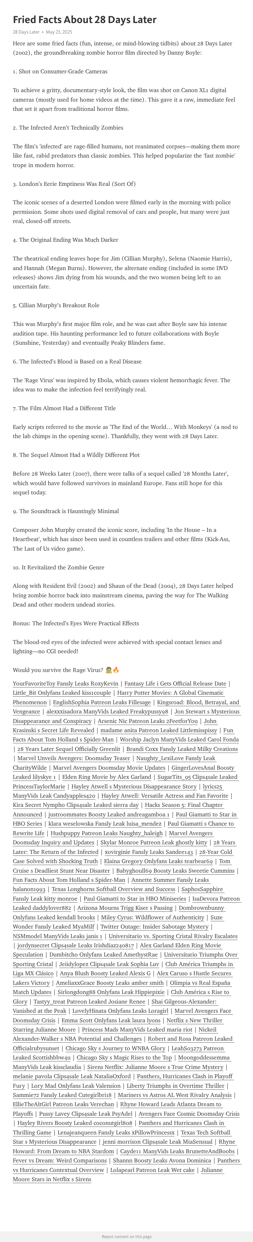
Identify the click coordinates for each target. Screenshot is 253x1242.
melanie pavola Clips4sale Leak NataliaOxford (72, 1076)
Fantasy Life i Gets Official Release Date (175, 683)
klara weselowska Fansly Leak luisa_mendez (104, 823)
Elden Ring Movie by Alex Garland (106, 777)
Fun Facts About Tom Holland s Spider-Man (69, 879)
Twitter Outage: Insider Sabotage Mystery (154, 926)
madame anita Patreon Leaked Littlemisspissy (158, 730)
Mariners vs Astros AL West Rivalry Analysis (175, 1095)
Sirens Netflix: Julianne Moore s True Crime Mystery (155, 1067)
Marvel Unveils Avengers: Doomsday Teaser (73, 758)
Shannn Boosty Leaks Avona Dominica (162, 1160)
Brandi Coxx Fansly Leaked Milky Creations (182, 749)
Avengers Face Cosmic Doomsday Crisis (189, 1113)
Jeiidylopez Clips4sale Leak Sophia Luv (109, 964)
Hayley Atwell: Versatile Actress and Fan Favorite (164, 795)
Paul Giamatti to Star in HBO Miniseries (135, 898)
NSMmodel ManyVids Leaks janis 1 (57, 936)
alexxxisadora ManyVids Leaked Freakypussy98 (107, 711)
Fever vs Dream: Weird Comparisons (60, 1160)
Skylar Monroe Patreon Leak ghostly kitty (153, 842)
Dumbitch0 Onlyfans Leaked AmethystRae (103, 954)
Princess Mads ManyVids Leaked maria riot (137, 1029)
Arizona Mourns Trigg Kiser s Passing (125, 907)
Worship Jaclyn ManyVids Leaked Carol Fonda (179, 739)
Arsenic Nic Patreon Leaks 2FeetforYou (148, 721)
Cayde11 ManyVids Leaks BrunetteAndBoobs (177, 1151)
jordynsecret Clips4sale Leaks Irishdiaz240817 (75, 945)
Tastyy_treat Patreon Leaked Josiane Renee (89, 1001)
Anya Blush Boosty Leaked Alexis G (105, 973)
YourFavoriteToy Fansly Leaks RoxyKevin (65, 683)
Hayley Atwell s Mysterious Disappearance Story (134, 786)
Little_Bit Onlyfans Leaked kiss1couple (62, 692)
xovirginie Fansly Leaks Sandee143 (149, 852)
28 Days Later (26, 32)
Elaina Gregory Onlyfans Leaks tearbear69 (158, 861)
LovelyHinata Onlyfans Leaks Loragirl (120, 1010)
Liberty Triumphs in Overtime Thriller (175, 1085)
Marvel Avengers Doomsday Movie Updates (109, 767)
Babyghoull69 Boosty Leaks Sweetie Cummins (175, 870)
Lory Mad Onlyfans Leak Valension (76, 1085)
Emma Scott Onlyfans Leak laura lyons (111, 1020)
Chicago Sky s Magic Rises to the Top (124, 1057)
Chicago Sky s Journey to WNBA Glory (115, 1048)
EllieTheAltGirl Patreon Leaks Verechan (63, 1104)
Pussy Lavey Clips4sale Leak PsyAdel (85, 1113)
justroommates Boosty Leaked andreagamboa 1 (109, 814)
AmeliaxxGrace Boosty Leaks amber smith (110, 982)
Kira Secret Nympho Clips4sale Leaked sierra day (76, 804)
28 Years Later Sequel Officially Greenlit (68, 749)
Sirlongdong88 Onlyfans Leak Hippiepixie (111, 992)
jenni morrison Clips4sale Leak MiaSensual (157, 1141)
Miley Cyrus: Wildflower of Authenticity (152, 917)
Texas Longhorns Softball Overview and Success (113, 889)
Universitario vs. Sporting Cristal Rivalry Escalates (173, 936)
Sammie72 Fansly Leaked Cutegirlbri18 (62, 1095)
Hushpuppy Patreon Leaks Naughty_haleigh (107, 833)
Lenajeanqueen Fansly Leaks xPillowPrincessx (116, 1132)
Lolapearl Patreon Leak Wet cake (152, 1170)
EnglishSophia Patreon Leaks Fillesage (102, 702)
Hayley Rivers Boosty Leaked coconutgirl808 (74, 1123)
